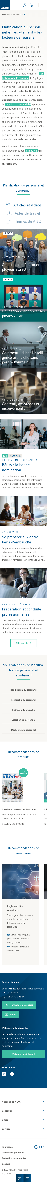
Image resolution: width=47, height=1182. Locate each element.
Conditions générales (13, 1152)
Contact (6, 1164)
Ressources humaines (11, 14)
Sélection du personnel (23, 719)
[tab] (24, 205)
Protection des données (14, 1158)
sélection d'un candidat (18, 104)
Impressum (7, 1147)
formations (31, 150)
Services (6, 1128)
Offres (5, 1119)
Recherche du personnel (23, 699)
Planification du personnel (23, 689)
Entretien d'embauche (23, 710)
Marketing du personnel (23, 730)
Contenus (7, 1110)
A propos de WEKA (11, 1101)
